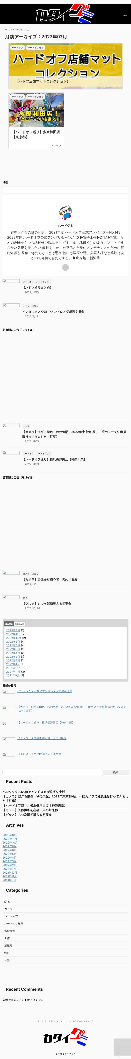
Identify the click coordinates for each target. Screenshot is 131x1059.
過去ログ (9, 623)
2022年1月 (13, 664)
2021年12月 (13, 668)
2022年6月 (13, 645)
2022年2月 (13, 660)
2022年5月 (13, 649)
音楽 (7, 960)
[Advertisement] (65, 376)
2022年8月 (13, 641)
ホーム (41, 1021)
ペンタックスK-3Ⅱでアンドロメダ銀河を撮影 (53, 311)
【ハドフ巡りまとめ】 (37, 287)
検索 (116, 772)
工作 (7, 938)
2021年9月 (13, 675)
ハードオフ (11, 916)
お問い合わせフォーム (83, 1021)
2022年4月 (13, 653)
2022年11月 (13, 634)
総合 (7, 953)
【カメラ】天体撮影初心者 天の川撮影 (49, 579)
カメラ (8, 908)
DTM (7, 901)
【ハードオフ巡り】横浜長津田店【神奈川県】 (54, 459)
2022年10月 (13, 638)
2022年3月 (13, 656)
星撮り (8, 945)
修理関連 (9, 930)
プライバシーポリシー (58, 1021)
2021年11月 (13, 671)
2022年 (19, 29)
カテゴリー (19, 623)
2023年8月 (13, 630)
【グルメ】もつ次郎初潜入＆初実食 (46, 603)
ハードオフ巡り (13, 923)
